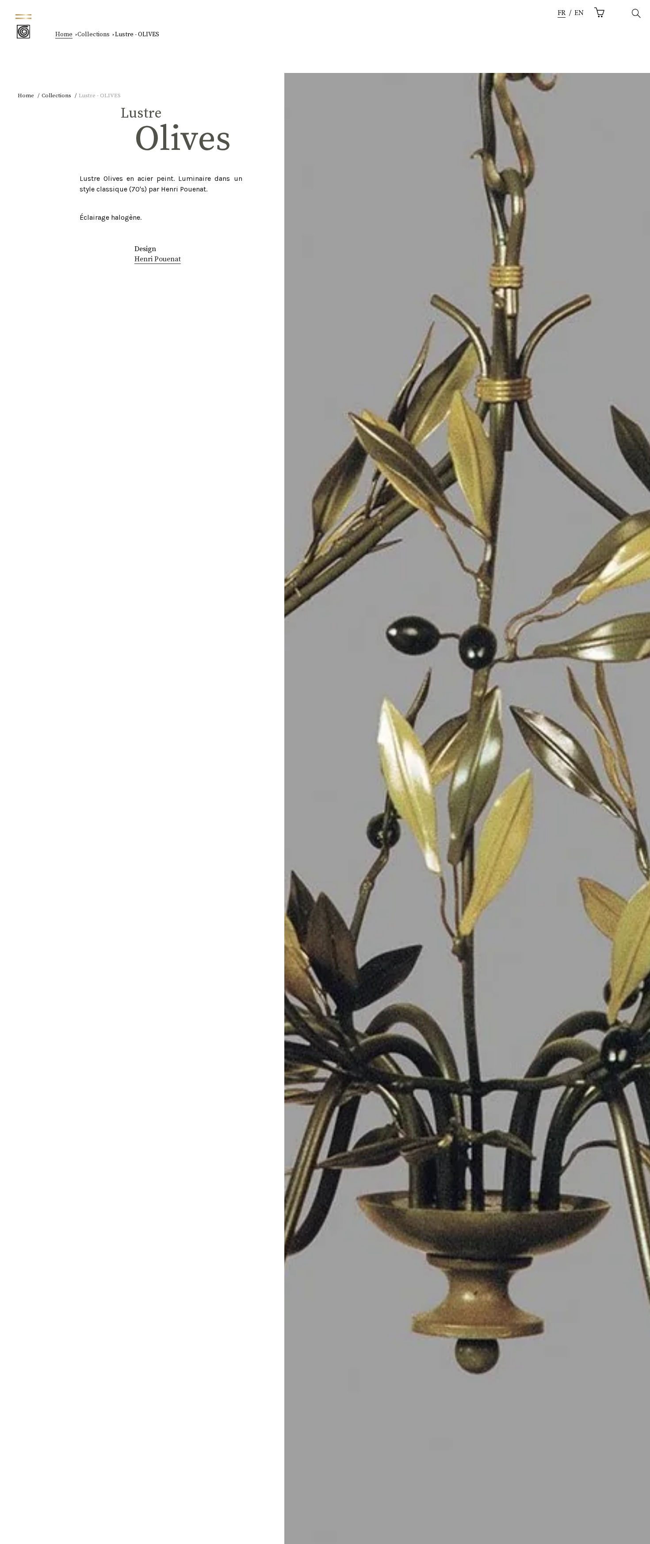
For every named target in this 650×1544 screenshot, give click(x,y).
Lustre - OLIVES (137, 34)
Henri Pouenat (157, 259)
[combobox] (561, 13)
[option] (579, 13)
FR (562, 13)
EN (579, 13)
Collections (93, 34)
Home (64, 34)
